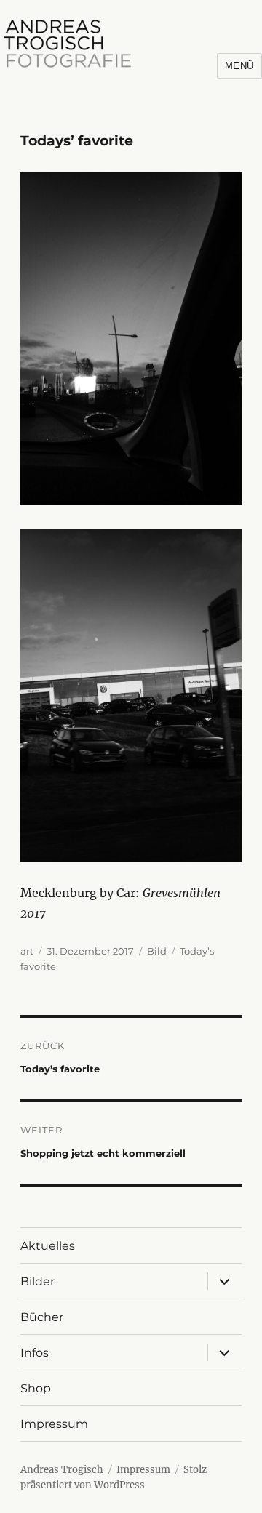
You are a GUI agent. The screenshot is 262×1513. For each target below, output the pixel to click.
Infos (34, 1353)
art (26, 951)
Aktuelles (47, 1246)
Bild (157, 951)
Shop (35, 1388)
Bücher (41, 1317)
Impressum (54, 1424)
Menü (239, 65)
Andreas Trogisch (61, 1470)
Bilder (37, 1281)
